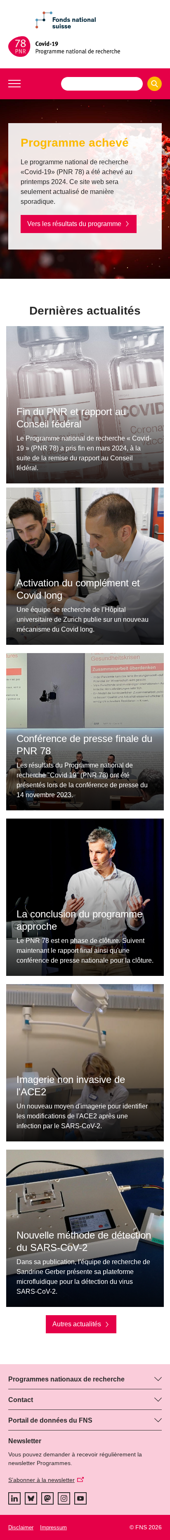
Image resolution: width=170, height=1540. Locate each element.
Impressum (53, 1527)
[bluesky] (31, 1498)
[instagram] (64, 1498)
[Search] (154, 84)
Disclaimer (20, 1527)
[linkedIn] (14, 1498)
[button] (14, 83)
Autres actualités (76, 1324)
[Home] (85, 46)
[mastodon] (47, 1498)
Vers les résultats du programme (74, 223)
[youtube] (80, 1498)
